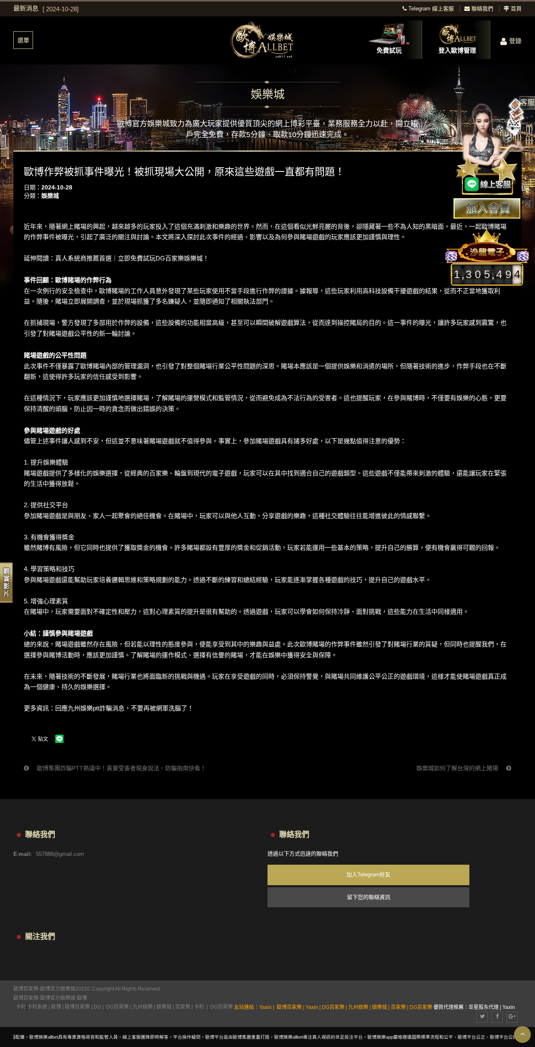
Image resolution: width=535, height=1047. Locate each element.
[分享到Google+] (512, 1017)
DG (97, 1007)
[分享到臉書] (497, 1017)
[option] (208, 9)
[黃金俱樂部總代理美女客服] (490, 147)
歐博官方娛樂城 (57, 998)
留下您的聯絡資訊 (368, 897)
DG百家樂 (117, 1007)
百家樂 (182, 1007)
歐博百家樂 (25, 998)
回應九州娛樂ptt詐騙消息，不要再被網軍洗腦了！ (124, 708)
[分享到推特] (482, 1017)
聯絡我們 (481, 8)
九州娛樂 (142, 1007)
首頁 (515, 8)
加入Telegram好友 (368, 874)
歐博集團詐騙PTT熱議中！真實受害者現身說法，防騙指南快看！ (120, 768)
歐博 (82, 998)
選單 (23, 40)
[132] (267, 40)
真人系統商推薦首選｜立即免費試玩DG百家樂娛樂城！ (132, 258)
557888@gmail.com (60, 854)
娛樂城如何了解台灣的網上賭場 (458, 768)
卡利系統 (37, 1007)
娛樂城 (50, 195)
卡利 (21, 1007)
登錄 (515, 40)
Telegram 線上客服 (430, 8)
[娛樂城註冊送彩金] (486, 208)
